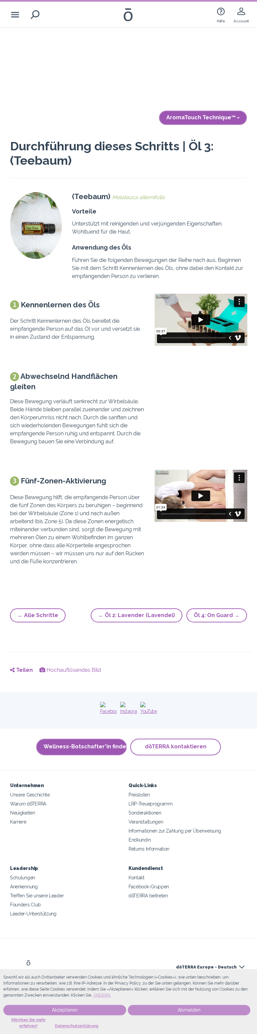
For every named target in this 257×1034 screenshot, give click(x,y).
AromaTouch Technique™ (201, 117)
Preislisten (139, 794)
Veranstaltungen (145, 822)
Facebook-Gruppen (148, 886)
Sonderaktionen (144, 813)
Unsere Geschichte (30, 794)
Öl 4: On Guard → (217, 615)
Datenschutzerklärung (76, 1026)
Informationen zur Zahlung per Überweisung (174, 831)
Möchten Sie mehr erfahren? (28, 1023)
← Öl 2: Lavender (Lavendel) (136, 615)
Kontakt (136, 877)
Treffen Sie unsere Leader (37, 895)
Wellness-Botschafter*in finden (85, 746)
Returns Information (148, 849)
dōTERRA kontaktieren (175, 746)
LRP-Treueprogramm (150, 803)
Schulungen (22, 877)
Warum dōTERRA (28, 803)
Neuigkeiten (22, 813)
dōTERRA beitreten (148, 895)
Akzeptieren (65, 1010)
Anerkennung (24, 886)
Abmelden (189, 1010)
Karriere (18, 822)
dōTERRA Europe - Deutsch (206, 967)
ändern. (101, 995)
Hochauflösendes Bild (73, 670)
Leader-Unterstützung (33, 913)
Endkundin (139, 840)
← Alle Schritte (37, 615)
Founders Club (25, 904)
